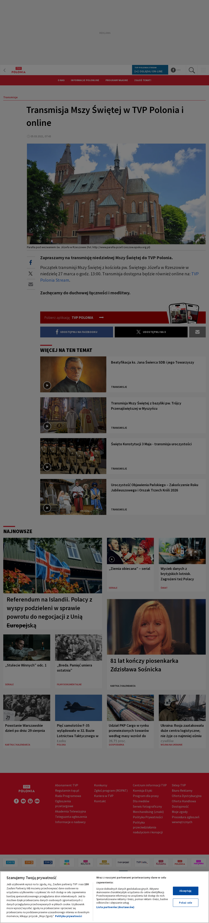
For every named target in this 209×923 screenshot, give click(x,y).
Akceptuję (185, 891)
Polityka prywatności (68, 916)
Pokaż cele (185, 902)
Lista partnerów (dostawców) (115, 907)
